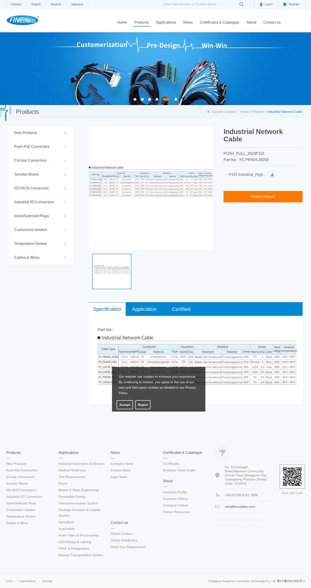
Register (294, 4)
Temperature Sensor (30, 244)
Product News (121, 470)
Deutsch (56, 4)
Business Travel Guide (179, 470)
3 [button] (151, 100)
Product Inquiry (263, 197)
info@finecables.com (240, 506)
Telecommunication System (78, 503)
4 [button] (158, 100)
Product (258, 111)
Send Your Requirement (128, 547)
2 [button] (143, 100)
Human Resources (176, 512)
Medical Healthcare (72, 470)
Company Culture (175, 505)
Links (9, 581)
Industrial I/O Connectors (34, 202)
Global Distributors (124, 540)
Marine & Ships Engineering (79, 490)
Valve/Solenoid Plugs (31, 216)
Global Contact (121, 533)
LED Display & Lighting (75, 542)
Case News (119, 477)
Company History (175, 498)
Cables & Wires (26, 257)
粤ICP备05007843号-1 (291, 581)
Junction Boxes (26, 174)
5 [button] (166, 100)
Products (141, 22)
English (36, 4)
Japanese (77, 4)
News (188, 22)
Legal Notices (27, 581)
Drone (63, 483)
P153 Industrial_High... (247, 174)
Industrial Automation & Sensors (82, 463)
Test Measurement (72, 477)
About (251, 22)
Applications (166, 22)
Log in (269, 4)
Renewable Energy (72, 496)
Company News (122, 463)
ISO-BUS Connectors (31, 188)
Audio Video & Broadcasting (79, 535)
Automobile (67, 528)
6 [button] (177, 100)
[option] (155, 68)
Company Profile (175, 492)
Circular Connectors (30, 160)
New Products (25, 133)
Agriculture (66, 522)
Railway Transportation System (81, 555)
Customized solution (30, 230)
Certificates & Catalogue (219, 22)
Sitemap (47, 581)
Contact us (272, 22)
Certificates (171, 463)
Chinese (16, 4)
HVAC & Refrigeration (74, 548)
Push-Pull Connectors (32, 146)
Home (122, 22)
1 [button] (136, 100)
